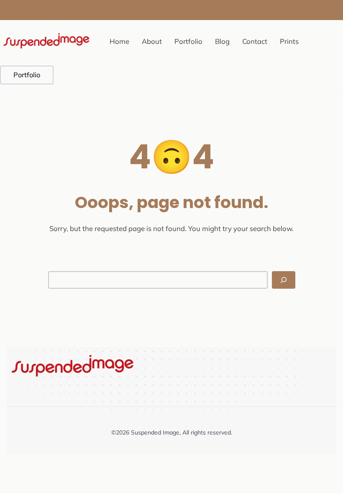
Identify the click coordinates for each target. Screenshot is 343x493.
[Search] (283, 280)
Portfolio (26, 74)
